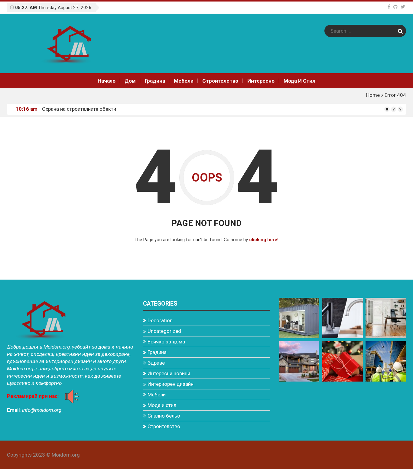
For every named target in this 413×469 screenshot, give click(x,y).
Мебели (183, 81)
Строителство (220, 81)
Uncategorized (164, 331)
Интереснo (260, 81)
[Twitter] (403, 7)
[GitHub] (395, 7)
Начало (106, 81)
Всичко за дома (166, 342)
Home (373, 95)
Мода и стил (299, 81)
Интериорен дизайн (170, 384)
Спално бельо (164, 416)
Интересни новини (169, 373)
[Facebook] (389, 7)
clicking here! (263, 239)
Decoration (160, 320)
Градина (155, 81)
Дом (130, 81)
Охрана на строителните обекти (79, 109)
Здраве (156, 363)
